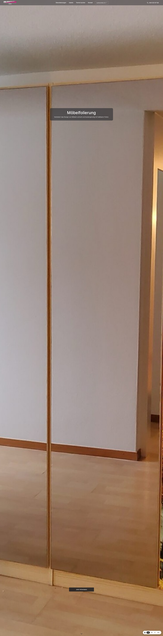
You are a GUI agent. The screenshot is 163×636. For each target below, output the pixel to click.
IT (155, 632)
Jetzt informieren (81, 589)
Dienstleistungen (61, 2)
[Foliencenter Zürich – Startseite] (10, 3)
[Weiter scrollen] (81, 633)
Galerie (71, 2)
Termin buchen (80, 2)
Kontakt (90, 2)
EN (158, 632)
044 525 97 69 (154, 2)
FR (151, 632)
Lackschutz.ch (101, 2)
